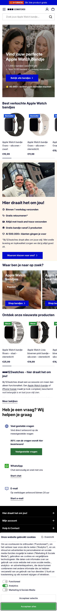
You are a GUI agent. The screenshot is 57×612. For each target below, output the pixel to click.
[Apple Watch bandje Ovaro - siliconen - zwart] (14, 124)
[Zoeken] (50, 17)
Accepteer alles (28, 606)
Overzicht (49, 537)
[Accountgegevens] (47, 9)
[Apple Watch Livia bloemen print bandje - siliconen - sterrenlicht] (39, 332)
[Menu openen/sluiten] (4, 9)
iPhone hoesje (9, 389)
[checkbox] (10, 581)
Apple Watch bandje (38, 385)
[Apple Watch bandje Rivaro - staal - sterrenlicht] (14, 332)
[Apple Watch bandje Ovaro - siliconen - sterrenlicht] (39, 124)
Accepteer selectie (28, 598)
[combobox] (28, 16)
